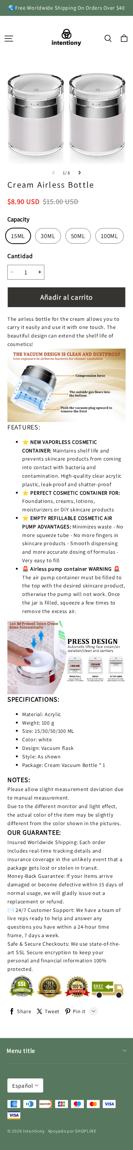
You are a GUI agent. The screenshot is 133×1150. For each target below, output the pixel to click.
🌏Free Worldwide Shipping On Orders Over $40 (66, 7)
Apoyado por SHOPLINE (72, 1131)
